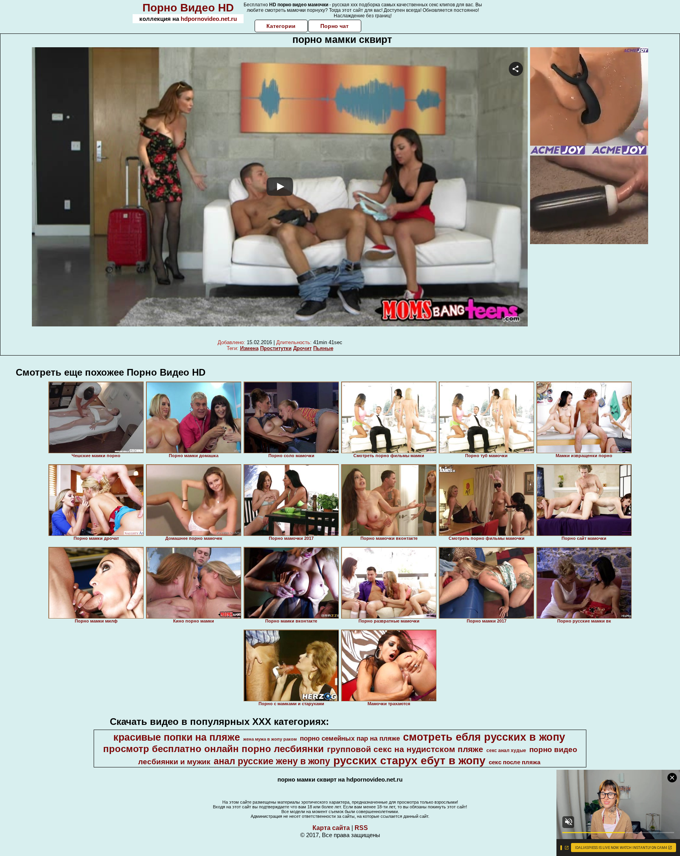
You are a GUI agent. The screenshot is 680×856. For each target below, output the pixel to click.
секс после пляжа (514, 762)
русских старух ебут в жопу (409, 760)
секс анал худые (506, 750)
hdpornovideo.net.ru (209, 18)
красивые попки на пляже (176, 737)
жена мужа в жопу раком (270, 739)
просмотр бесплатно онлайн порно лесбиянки (213, 748)
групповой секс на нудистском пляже (405, 749)
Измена (249, 348)
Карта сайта (331, 828)
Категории (281, 26)
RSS (361, 828)
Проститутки (276, 348)
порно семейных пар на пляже (350, 738)
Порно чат (334, 26)
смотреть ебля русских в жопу (484, 737)
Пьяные (323, 348)
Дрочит (302, 348)
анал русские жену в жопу (272, 761)
